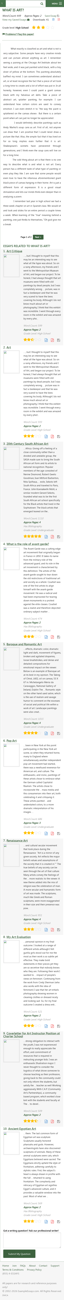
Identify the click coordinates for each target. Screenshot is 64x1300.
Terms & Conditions (13, 1269)
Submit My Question (19, 1253)
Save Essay (51, 15)
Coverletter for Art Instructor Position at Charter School (31, 1034)
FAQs (23, 1265)
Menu (55, 3)
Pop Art (12, 740)
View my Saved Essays (14, 19)
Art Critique (14, 251)
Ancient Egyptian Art (22, 1129)
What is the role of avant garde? (28, 544)
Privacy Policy (34, 1269)
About (32, 1265)
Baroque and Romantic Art (24, 644)
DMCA (5, 1295)
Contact (43, 1265)
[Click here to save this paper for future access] (58, 340)
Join (14, 1265)
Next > (38, 237)
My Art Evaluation (19, 937)
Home (5, 1265)
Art (9, 347)
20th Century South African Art (27, 444)
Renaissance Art (17, 840)
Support (55, 1265)
